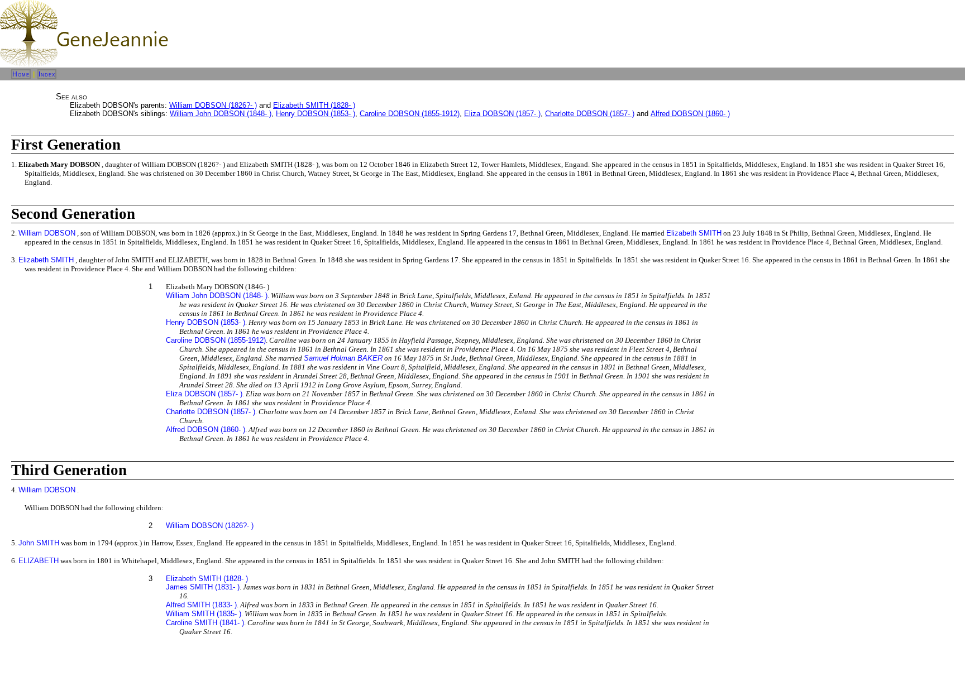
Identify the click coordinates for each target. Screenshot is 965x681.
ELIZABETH (38, 561)
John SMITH (38, 543)
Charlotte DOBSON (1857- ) (589, 113)
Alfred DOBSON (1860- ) (690, 113)
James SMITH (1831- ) (203, 587)
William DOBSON (46, 233)
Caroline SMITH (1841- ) (205, 622)
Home (21, 74)
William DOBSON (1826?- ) (213, 105)
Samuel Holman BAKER (343, 358)
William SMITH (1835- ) (203, 614)
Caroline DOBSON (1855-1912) (410, 113)
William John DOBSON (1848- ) (220, 113)
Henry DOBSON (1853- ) (315, 113)
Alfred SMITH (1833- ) (201, 605)
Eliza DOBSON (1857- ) (502, 113)
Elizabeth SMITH (694, 233)
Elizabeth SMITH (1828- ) (314, 105)
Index (47, 74)
